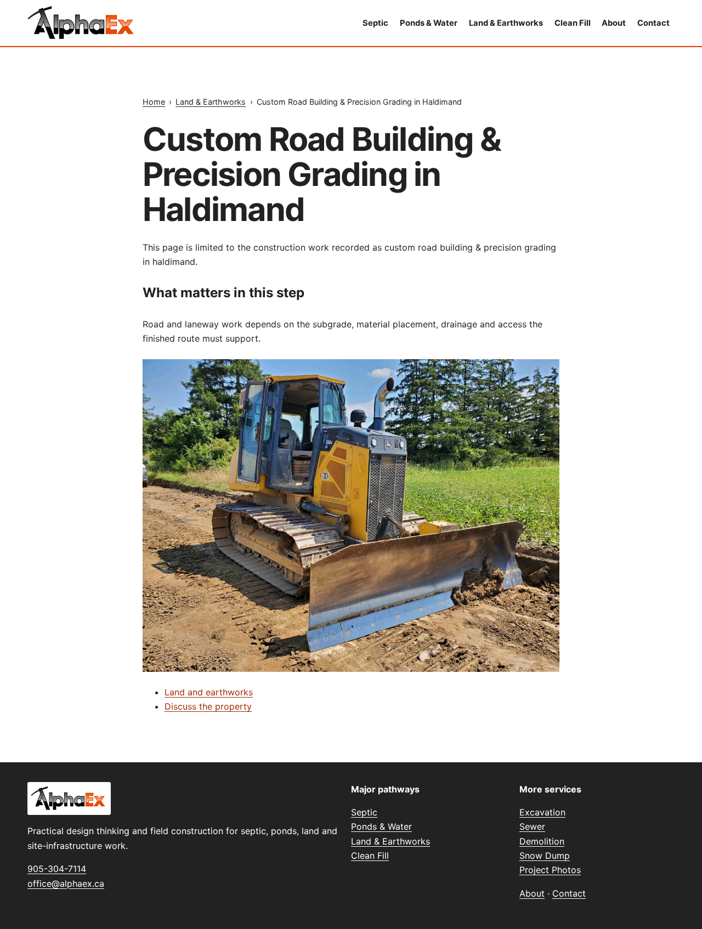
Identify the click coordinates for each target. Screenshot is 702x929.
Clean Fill (572, 23)
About (614, 23)
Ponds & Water (428, 23)
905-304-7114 (56, 868)
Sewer (532, 826)
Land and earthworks (209, 692)
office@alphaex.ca (65, 883)
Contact (653, 23)
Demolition (541, 841)
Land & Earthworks (506, 23)
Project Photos (550, 869)
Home (154, 101)
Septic (375, 23)
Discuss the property (208, 706)
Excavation (542, 812)
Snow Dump (544, 855)
